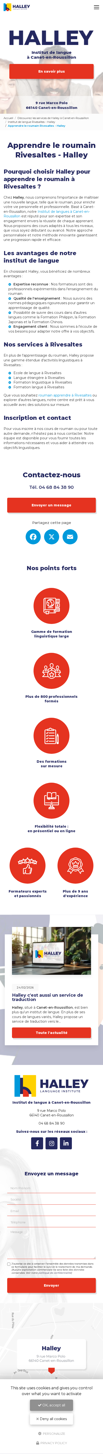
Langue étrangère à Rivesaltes (39, 378)
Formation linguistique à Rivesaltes (42, 382)
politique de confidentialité (54, 1272)
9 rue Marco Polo (51, 105)
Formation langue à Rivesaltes (38, 387)
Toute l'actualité (52, 1033)
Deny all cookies (53, 1419)
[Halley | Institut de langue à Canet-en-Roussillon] (17, 7)
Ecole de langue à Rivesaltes (37, 373)
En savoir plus (51, 71)
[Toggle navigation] (96, 7)
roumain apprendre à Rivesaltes (65, 395)
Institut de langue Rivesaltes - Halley (31, 122)
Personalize (53, 1433)
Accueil (8, 118)
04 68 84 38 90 (56, 487)
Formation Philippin (56, 317)
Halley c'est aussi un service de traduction (47, 997)
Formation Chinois (47, 322)
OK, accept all (53, 1405)
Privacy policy (53, 1443)
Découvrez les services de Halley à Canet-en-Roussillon (53, 118)
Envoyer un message (51, 505)
